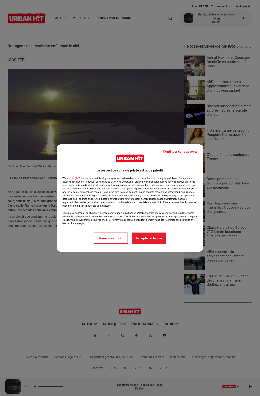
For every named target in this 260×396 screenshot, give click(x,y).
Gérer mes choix (111, 238)
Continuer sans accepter (181, 151)
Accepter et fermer (149, 238)
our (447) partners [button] (80, 178)
